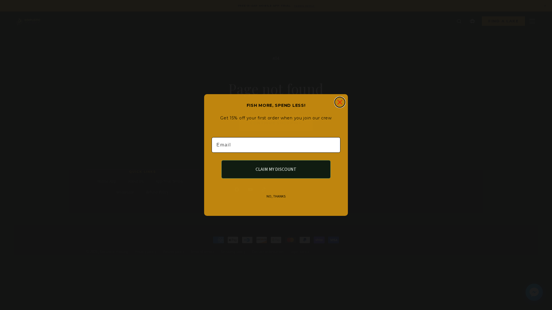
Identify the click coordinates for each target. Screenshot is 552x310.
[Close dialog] (340, 102)
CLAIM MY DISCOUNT (276, 169)
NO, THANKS (276, 196)
